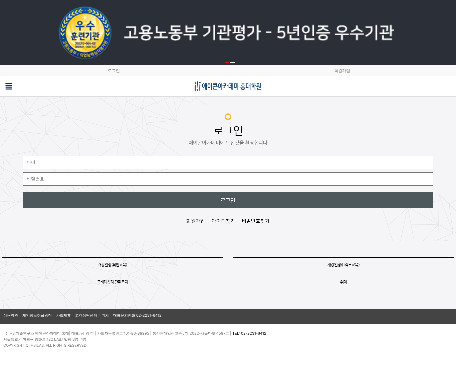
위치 (343, 282)
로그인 (114, 70)
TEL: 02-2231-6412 (249, 333)
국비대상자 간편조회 (112, 282)
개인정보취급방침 (37, 315)
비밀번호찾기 (256, 221)
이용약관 (10, 315)
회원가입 (342, 70)
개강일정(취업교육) (112, 265)
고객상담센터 (86, 315)
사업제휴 (63, 315)
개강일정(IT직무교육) (343, 265)
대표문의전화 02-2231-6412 (137, 315)
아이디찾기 (223, 221)
